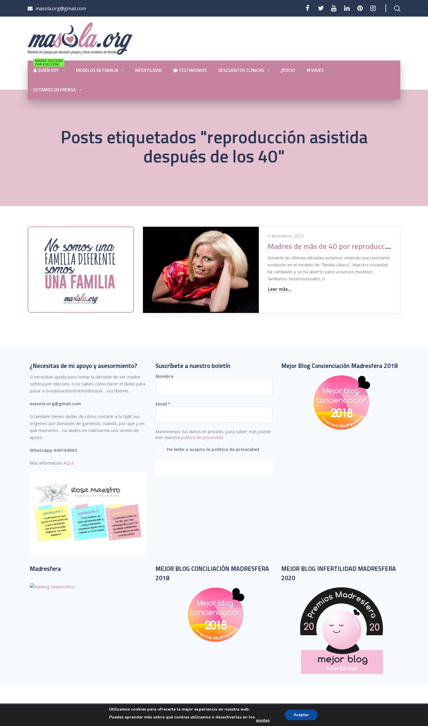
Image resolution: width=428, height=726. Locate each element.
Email (162, 404)
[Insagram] (373, 8)
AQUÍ (68, 463)
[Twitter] (320, 8)
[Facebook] (307, 8)
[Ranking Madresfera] (52, 586)
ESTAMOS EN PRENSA (54, 89)
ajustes (263, 720)
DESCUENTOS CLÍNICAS (241, 70)
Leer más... (279, 289)
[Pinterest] (360, 8)
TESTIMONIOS (192, 70)
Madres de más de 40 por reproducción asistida (345, 246)
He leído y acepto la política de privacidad (212, 449)
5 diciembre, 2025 (286, 235)
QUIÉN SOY (48, 67)
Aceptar (301, 715)
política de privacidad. (202, 437)
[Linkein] (347, 8)
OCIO (289, 70)
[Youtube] (333, 8)
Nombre (164, 376)
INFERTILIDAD (148, 70)
